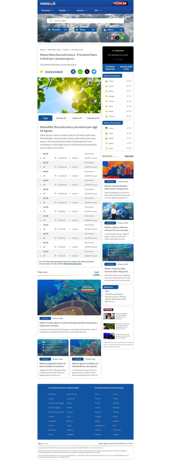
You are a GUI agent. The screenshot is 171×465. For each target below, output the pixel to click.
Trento (97, 403)
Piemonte (52, 394)
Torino (97, 394)
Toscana (70, 412)
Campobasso (100, 425)
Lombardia (71, 398)
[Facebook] (107, 38)
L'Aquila (116, 421)
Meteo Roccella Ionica (73, 264)
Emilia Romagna (54, 407)
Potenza (98, 430)
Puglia (69, 425)
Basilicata (52, 430)
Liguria (51, 398)
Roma (115, 416)
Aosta (115, 394)
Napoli (97, 421)
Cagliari (116, 434)
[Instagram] (112, 38)
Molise (51, 425)
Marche (70, 407)
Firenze (116, 412)
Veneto (69, 403)
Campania (52, 421)
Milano (115, 398)
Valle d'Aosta (72, 394)
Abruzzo (70, 421)
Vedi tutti (129, 156)
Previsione (110, 181)
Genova (98, 398)
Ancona (98, 412)
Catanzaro (117, 430)
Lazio (69, 416)
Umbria (51, 416)
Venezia (116, 403)
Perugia (98, 416)
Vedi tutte (96, 273)
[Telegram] (94, 71)
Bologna (116, 407)
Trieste (98, 407)
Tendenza (45, 318)
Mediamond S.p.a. (54, 455)
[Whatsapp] (80, 71)
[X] (117, 38)
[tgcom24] (120, 3)
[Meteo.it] (48, 3)
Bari (114, 425)
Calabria (70, 430)
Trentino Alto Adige (56, 403)
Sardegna (70, 434)
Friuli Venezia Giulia (56, 412)
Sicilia (50, 434)
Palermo (98, 434)
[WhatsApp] (122, 38)
